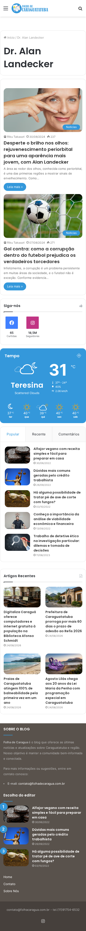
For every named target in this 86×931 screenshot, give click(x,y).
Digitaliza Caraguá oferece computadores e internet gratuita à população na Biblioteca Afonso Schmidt (20, 626)
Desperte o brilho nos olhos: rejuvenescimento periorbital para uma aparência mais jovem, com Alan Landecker (38, 152)
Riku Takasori (16, 136)
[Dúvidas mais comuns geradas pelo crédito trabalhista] (17, 476)
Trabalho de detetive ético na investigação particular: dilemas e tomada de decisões (56, 543)
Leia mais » (15, 187)
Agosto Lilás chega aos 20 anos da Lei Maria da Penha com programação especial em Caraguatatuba (62, 690)
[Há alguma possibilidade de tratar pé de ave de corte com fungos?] (17, 498)
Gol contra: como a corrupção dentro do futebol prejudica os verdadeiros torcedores (40, 255)
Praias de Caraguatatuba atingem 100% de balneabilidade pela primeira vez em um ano (21, 690)
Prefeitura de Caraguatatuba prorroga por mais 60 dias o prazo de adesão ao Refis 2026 (63, 621)
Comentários (68, 434)
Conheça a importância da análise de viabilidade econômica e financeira (56, 519)
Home (7, 877)
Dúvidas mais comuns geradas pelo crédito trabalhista (51, 475)
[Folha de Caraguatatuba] (29, 8)
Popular (13, 434)
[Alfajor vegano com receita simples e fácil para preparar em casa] (17, 455)
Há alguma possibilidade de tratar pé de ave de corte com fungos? (57, 497)
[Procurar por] (80, 10)
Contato (9, 884)
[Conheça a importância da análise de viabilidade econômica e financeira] (17, 520)
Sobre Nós (11, 891)
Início (10, 37)
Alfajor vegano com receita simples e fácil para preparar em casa (56, 454)
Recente (39, 434)
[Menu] (5, 10)
